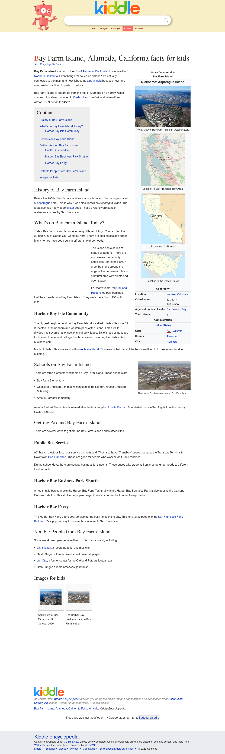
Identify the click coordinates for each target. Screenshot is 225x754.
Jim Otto (42, 560)
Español (139, 28)
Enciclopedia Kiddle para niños (116, 748)
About (62, 748)
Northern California (177, 294)
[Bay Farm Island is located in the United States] (163, 264)
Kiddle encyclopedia (67, 699)
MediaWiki (90, 745)
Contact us (89, 748)
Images (103, 28)
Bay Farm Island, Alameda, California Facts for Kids (66, 708)
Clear (159, 20)
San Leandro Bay (176, 309)
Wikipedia (39, 745)
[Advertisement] (112, 42)
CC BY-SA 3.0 (71, 741)
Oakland (78, 97)
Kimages (115, 28)
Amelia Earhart (117, 407)
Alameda (172, 336)
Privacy (74, 748)
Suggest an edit (148, 717)
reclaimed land (89, 349)
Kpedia (127, 28)
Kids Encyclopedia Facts (47, 64)
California (177, 331)
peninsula (95, 80)
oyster (70, 208)
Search (166, 20)
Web (94, 28)
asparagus (43, 203)
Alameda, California (94, 71)
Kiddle (37, 748)
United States (163, 325)
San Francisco (57, 457)
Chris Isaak (44, 547)
